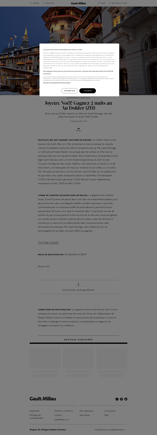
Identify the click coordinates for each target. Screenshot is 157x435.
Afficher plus (69, 91)
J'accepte (88, 91)
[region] (79, 70)
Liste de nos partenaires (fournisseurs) (57, 83)
